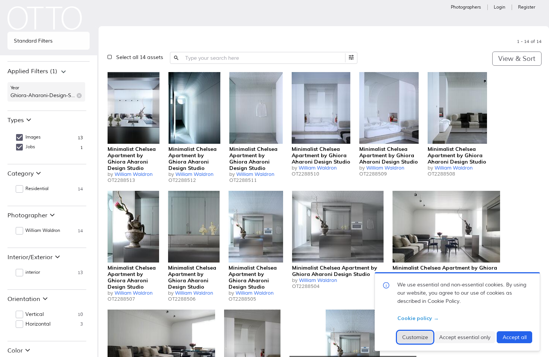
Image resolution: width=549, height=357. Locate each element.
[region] (48, 86)
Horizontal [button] (37, 324)
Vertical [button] (34, 314)
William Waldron (134, 174)
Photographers (466, 7)
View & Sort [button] (516, 59)
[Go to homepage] (44, 18)
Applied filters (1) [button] (32, 71)
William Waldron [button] (42, 230)
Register (526, 7)
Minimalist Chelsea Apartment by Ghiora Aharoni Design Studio (132, 158)
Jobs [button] (30, 147)
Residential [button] (37, 189)
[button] (79, 96)
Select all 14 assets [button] (139, 57)
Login (499, 7)
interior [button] (32, 272)
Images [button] (33, 137)
